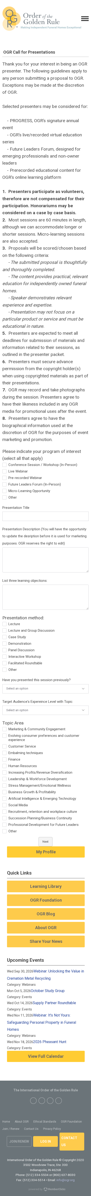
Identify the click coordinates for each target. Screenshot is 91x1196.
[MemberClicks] (41, 18)
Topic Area (13, 723)
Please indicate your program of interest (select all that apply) (41, 455)
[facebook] (33, 1100)
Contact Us (69, 1141)
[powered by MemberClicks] (45, 1189)
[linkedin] (58, 1100)
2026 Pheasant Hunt (49, 1042)
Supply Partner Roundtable (54, 1003)
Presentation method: (23, 617)
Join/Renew (19, 1141)
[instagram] (50, 1100)
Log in (45, 1141)
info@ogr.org (65, 1180)
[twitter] (41, 1100)
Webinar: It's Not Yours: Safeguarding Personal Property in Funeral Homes (41, 1022)
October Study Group (48, 991)
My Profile (46, 851)
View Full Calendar (46, 1056)
